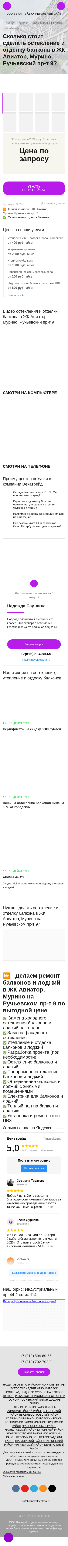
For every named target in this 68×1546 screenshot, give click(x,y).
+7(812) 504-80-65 (36, 654)
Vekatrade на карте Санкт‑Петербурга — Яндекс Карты (34, 1280)
